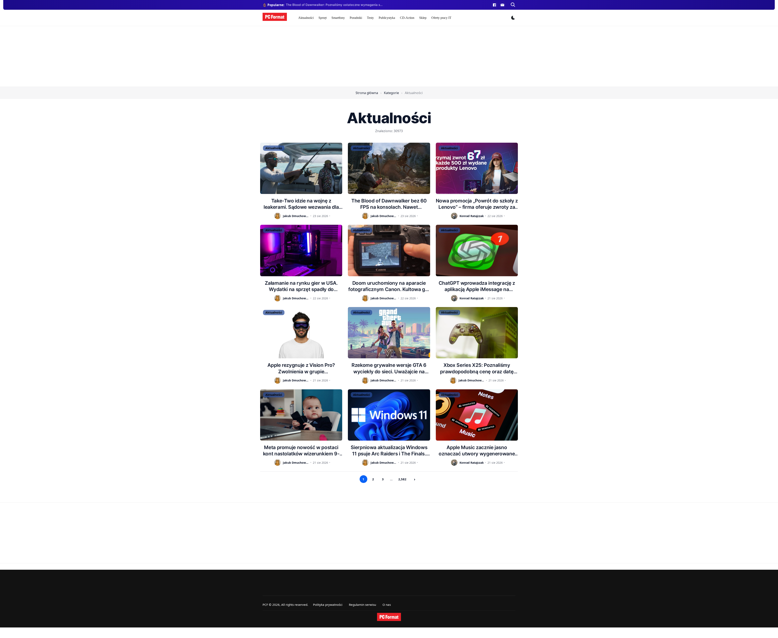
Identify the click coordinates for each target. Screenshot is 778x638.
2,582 (402, 479)
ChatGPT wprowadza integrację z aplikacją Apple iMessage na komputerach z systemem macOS (477, 286)
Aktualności (306, 17)
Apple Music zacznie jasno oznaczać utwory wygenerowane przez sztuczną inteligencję (477, 450)
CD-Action (407, 17)
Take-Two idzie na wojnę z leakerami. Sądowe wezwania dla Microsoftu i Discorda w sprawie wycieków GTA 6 (301, 204)
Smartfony (338, 17)
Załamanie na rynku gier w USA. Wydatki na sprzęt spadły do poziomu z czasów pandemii (301, 286)
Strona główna (367, 93)
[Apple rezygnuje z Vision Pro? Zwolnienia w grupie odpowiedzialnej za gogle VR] (301, 332)
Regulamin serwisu (362, 605)
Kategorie (391, 93)
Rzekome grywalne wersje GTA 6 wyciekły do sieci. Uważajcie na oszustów (389, 368)
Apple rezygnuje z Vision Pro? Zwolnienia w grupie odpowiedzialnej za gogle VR (301, 368)
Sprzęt (322, 17)
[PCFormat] (389, 617)
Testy (370, 17)
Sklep (422, 17)
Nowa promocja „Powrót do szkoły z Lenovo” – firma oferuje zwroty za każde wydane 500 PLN (477, 204)
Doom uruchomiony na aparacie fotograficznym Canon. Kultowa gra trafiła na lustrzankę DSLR (389, 286)
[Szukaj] (513, 4)
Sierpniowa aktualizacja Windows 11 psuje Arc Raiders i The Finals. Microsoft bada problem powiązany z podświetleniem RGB (389, 450)
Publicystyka (387, 17)
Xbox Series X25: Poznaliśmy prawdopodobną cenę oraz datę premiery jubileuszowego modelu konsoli (477, 368)
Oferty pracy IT (441, 17)
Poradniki (356, 17)
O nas (387, 605)
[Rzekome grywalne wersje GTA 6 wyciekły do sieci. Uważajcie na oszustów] (389, 332)
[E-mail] (502, 5)
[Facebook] (494, 5)
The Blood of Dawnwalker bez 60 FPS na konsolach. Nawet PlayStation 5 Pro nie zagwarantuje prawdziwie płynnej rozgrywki (389, 204)
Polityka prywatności (327, 605)
